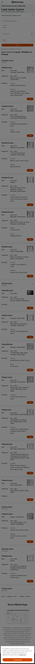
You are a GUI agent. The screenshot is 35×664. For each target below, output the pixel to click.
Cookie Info (22, 655)
